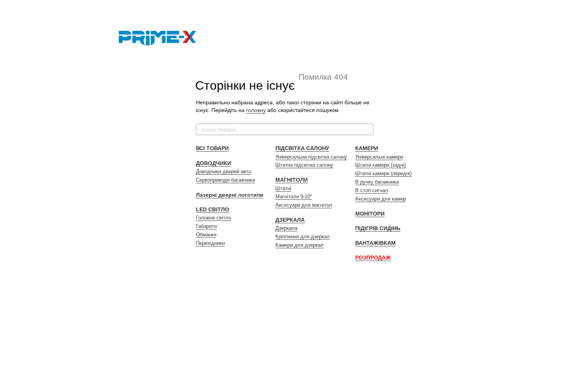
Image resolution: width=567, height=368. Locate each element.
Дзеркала (286, 228)
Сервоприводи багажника (225, 180)
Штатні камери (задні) (380, 165)
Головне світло (213, 218)
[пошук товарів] (367, 129)
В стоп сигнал (371, 190)
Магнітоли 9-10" (293, 196)
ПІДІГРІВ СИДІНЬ (377, 228)
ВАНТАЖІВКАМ (375, 243)
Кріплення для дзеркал (302, 236)
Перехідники (210, 243)
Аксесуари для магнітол (303, 205)
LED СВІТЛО (212, 209)
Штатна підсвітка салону (304, 165)
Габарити (206, 226)
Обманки (206, 235)
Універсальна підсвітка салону (311, 157)
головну (256, 110)
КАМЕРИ (366, 148)
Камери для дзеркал (299, 245)
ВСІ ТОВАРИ (212, 148)
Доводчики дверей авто (223, 171)
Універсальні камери (379, 157)
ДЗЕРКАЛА (290, 220)
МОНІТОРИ (370, 214)
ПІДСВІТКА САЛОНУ (302, 148)
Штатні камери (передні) (383, 173)
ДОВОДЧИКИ (213, 163)
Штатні (283, 188)
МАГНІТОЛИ (291, 180)
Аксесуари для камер (380, 199)
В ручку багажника (377, 182)
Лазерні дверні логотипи (229, 195)
